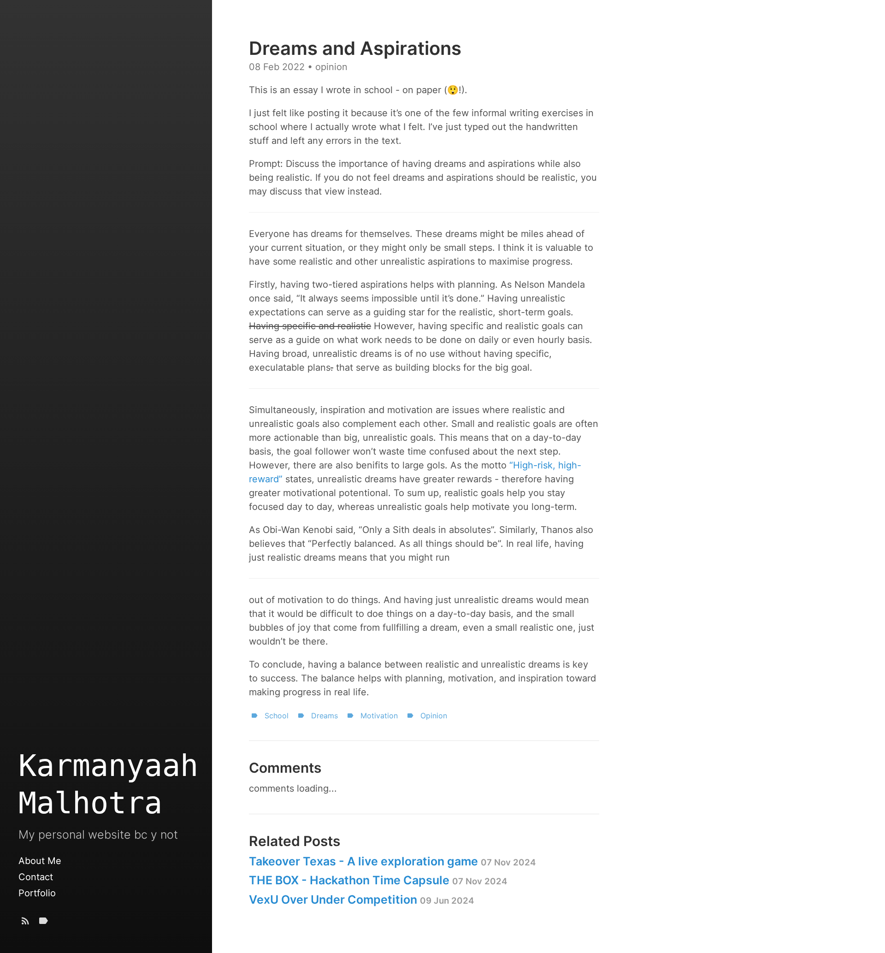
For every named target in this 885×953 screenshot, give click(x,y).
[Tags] (43, 923)
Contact (35, 876)
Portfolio (37, 893)
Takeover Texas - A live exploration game (392, 861)
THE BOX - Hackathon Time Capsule (378, 880)
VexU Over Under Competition (361, 899)
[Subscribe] (25, 923)
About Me (39, 860)
